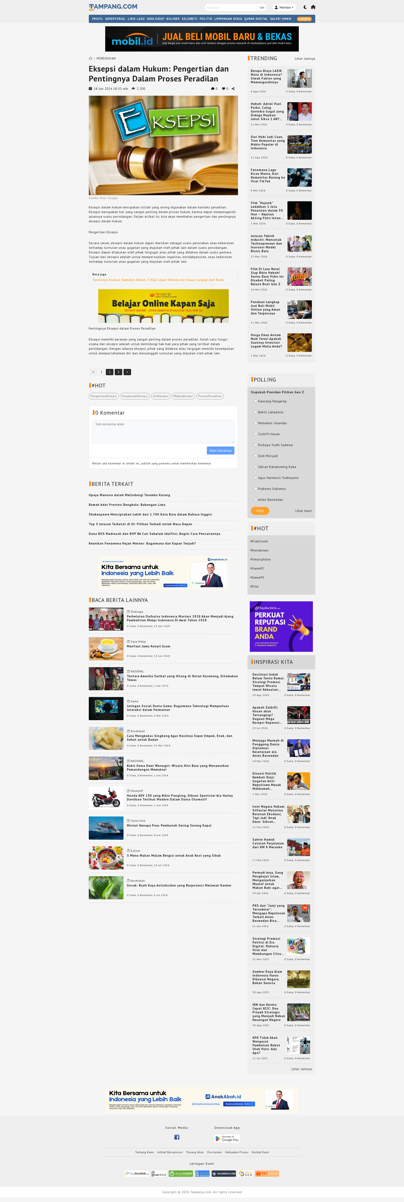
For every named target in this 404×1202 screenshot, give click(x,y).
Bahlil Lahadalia (270, 412)
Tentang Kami (144, 1152)
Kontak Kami (260, 1152)
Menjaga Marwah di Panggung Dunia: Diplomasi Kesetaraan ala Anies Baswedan (268, 748)
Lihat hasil (303, 511)
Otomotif (137, 791)
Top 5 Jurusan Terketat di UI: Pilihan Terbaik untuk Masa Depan (140, 524)
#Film (254, 586)
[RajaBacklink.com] (137, 1173)
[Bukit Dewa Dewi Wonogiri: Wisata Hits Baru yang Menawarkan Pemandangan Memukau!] (106, 768)
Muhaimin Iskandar (272, 423)
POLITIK (206, 19)
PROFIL (97, 19)
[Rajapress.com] (224, 1173)
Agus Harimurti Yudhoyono (278, 478)
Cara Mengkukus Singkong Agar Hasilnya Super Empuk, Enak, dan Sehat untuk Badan (180, 738)
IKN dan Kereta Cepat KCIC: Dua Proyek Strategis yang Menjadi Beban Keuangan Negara (268, 1012)
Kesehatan (138, 731)
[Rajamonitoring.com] (202, 1173)
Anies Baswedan (270, 500)
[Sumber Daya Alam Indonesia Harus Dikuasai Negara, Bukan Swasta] (298, 979)
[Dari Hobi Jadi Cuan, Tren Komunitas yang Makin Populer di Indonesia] (299, 144)
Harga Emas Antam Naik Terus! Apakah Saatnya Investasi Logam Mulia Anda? (266, 340)
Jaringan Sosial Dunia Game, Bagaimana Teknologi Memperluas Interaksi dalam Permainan (178, 708)
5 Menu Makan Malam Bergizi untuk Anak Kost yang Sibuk (174, 855)
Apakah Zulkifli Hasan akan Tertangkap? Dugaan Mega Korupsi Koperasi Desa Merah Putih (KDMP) (266, 715)
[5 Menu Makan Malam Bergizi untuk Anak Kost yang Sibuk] (106, 858)
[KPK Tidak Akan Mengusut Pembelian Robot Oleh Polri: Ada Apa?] (298, 1045)
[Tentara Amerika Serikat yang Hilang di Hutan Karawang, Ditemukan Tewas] (106, 678)
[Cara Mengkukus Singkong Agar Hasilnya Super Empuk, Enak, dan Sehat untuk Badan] (106, 738)
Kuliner (136, 851)
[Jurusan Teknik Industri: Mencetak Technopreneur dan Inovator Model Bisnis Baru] (299, 243)
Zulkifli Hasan (269, 434)
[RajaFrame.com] (159, 1173)
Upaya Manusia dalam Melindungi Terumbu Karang (129, 495)
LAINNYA (304, 19)
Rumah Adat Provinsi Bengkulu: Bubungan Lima (127, 505)
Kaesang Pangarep (272, 401)
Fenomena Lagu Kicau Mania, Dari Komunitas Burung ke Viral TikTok (268, 175)
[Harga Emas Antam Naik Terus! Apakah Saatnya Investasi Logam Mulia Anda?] (299, 342)
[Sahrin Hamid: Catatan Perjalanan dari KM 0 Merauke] (298, 847)
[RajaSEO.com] (245, 1173)
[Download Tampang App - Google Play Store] (227, 1138)
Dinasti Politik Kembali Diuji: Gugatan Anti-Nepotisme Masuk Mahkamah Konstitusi (266, 781)
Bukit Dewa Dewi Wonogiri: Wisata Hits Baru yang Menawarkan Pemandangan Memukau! (178, 767)
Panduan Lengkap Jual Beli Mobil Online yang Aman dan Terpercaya (265, 307)
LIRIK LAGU (136, 19)
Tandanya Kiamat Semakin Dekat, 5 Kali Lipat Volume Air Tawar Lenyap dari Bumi (158, 280)
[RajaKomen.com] (181, 1173)
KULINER (173, 19)
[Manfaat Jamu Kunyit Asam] (106, 649)
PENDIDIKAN (106, 58)
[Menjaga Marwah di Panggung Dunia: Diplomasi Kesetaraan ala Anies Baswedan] (298, 748)
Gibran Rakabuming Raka (277, 467)
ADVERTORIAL (115, 19)
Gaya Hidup (138, 641)
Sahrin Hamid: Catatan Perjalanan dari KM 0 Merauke (268, 843)
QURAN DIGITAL (256, 19)
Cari (261, 7)
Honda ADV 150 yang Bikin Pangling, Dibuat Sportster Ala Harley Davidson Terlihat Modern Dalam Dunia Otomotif (180, 797)
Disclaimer (214, 1152)
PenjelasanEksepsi (135, 396)
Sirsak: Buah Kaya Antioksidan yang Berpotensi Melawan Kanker (179, 885)
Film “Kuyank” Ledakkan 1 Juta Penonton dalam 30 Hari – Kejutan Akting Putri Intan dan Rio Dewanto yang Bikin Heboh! (267, 210)
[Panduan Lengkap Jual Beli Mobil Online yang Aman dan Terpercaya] (299, 309)
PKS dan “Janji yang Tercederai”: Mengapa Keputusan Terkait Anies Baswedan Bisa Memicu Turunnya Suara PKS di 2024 (268, 913)
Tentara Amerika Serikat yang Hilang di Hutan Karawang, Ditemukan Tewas (182, 678)
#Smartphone (260, 559)
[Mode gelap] (305, 7)
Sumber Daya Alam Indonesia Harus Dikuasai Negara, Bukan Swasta (267, 977)
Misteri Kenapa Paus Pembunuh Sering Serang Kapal (169, 825)
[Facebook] (176, 1137)
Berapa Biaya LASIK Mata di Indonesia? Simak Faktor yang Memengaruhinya (266, 76)
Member (285, 7)
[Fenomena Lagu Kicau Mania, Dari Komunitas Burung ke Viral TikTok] (299, 177)
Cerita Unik (138, 821)
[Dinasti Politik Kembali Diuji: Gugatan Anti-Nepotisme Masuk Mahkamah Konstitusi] (298, 781)
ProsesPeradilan (210, 396)
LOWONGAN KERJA (228, 19)
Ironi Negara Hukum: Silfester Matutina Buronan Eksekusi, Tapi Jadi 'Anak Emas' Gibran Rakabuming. (268, 814)
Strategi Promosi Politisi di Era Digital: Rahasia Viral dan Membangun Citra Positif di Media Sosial (266, 946)
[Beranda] (313, 7)
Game (134, 701)
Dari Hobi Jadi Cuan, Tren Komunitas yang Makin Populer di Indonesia (268, 142)
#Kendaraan (259, 550)
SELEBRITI (190, 19)
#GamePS (257, 577)
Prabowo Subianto (272, 489)
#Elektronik (259, 541)
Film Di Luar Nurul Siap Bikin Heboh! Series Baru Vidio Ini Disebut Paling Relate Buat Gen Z (267, 276)
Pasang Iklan (195, 1152)
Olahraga (137, 612)
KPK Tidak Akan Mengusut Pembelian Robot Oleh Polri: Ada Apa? (266, 1045)
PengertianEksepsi (104, 396)
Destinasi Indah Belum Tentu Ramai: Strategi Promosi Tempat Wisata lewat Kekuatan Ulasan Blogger (268, 682)
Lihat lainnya (305, 59)
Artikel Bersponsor (170, 1152)
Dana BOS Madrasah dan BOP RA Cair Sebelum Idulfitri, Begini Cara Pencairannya (154, 534)
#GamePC (257, 568)
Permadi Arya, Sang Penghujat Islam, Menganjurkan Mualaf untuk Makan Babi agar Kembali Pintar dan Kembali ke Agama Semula (268, 880)
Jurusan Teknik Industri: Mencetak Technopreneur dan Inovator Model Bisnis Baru (266, 243)
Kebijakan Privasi (237, 1152)
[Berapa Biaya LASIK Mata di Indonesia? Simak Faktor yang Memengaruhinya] (299, 78)
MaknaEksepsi (183, 396)
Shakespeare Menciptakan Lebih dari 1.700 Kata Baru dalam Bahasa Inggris (150, 514)
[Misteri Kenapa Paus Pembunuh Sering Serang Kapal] (106, 828)
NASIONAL (137, 671)
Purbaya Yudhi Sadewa (275, 445)
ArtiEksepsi (161, 396)
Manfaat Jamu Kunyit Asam (148, 646)
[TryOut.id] (267, 1173)
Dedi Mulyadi (268, 456)
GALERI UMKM (280, 19)
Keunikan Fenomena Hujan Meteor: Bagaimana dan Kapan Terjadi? (142, 543)
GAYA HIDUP (155, 19)
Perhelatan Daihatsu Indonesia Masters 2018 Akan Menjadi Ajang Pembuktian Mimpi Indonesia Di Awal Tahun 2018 (180, 618)
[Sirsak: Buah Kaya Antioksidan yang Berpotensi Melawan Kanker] (106, 887)
